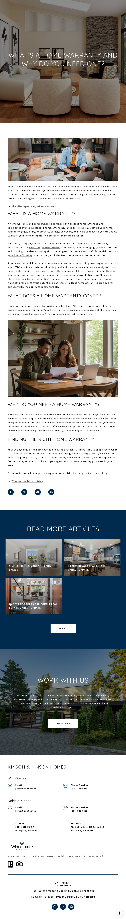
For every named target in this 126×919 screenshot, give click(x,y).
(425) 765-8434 (79, 788)
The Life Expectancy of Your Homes (34, 206)
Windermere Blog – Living (27, 481)
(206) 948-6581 (79, 810)
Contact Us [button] (63, 723)
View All (63, 628)
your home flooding (20, 255)
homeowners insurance (48, 223)
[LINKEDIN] (63, 907)
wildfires (34, 247)
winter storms (51, 247)
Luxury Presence (83, 890)
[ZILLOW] (71, 907)
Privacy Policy (65, 896)
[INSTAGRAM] (55, 907)
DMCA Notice (86, 896)
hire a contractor (70, 422)
